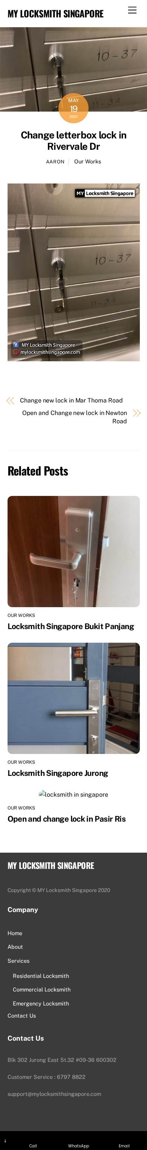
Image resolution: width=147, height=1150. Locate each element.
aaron (55, 162)
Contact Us (22, 1015)
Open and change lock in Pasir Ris (67, 819)
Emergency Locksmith (41, 1003)
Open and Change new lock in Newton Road (74, 417)
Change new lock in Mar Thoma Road (71, 400)
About (15, 946)
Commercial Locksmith (41, 989)
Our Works (87, 161)
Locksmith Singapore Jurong (58, 773)
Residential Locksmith (41, 976)
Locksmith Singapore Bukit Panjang (71, 626)
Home (15, 933)
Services (18, 960)
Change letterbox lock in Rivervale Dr (74, 140)
